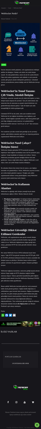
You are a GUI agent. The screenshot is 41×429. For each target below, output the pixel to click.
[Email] (14, 315)
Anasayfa (3, 8)
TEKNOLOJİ (20, 363)
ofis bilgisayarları (22, 304)
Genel (9, 8)
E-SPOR (26, 363)
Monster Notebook (5, 19)
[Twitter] (10, 315)
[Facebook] (7, 315)
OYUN (14, 363)
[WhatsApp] (3, 315)
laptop (11, 414)
